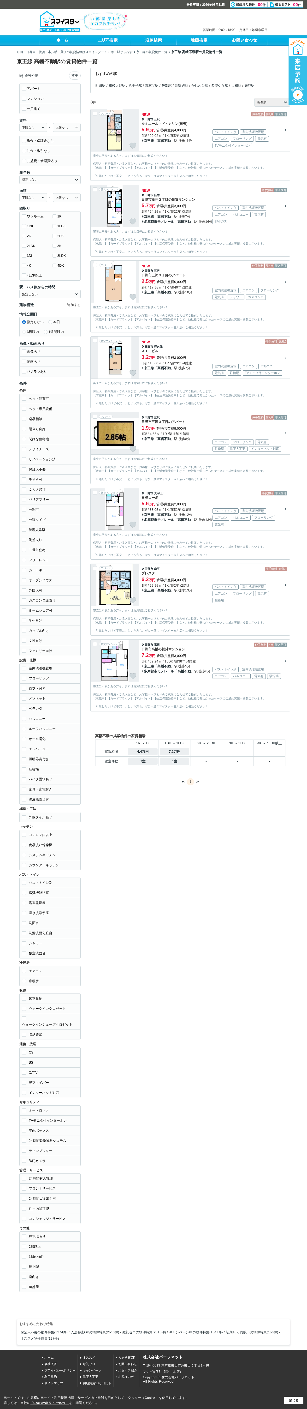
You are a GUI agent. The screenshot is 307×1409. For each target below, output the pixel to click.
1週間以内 (56, 332)
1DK (30, 226)
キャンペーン (92, 1370)
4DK (60, 265)
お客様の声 (126, 1377)
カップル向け (39, 630)
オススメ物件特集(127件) (40, 1338)
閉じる (294, 1400)
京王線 (149, 141)
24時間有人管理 (41, 1178)
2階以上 (35, 1246)
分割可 (34, 510)
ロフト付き (37, 688)
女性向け (35, 641)
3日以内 (33, 332)
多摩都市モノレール (159, 221)
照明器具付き (39, 759)
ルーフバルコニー (42, 729)
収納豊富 (35, 1034)
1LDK (61, 226)
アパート (33, 88)
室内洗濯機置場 (40, 668)
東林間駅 (152, 85)
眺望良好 (35, 540)
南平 (157, 569)
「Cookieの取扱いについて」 (49, 1403)
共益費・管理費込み (42, 161)
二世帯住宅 (37, 550)
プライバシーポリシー (60, 1370)
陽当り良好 (37, 429)
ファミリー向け (40, 651)
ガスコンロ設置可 (42, 600)
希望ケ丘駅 (219, 85)
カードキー (37, 570)
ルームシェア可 (40, 610)
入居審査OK (126, 1357)
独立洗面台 (37, 953)
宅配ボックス (39, 1130)
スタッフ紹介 (127, 1370)
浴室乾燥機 (37, 903)
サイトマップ (53, 1383)
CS (31, 1052)
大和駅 (236, 85)
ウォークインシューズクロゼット (47, 1024)
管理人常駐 (37, 530)
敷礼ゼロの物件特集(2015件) (144, 1332)
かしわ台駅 (199, 85)
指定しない (35, 322)
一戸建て (33, 109)
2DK (60, 236)
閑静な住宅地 (39, 439)
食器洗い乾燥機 (40, 845)
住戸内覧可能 (39, 1208)
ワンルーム (35, 216)
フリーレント (39, 560)
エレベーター (39, 749)
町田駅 (100, 85)
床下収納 (35, 998)
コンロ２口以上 (40, 835)
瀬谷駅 (249, 85)
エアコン (35, 971)
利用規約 (50, 1377)
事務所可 (35, 479)
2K (29, 236)
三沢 (157, 119)
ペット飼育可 (39, 399)
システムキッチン (42, 855)
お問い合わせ (127, 1364)
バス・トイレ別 (40, 883)
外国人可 (35, 590)
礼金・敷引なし (38, 151)
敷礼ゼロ (89, 1364)
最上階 (34, 1267)
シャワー (35, 943)
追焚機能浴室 (39, 893)
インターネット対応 (44, 1093)
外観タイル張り (40, 817)
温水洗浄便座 (39, 913)
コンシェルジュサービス (47, 1219)
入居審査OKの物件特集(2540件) (95, 1332)
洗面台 (34, 923)
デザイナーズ (39, 449)
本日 (56, 322)
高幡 (157, 644)
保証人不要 (37, 469)
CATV (33, 1072)
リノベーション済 (42, 459)
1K (59, 216)
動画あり (33, 361)
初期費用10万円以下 (97, 1383)
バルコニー (37, 719)
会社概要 (50, 1364)
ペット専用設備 (40, 409)
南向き (34, 1277)
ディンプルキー (40, 1151)
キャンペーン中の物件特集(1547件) (196, 1332)
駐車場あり (37, 1236)
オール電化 (37, 739)
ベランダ (35, 709)
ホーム (49, 1357)
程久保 (158, 346)
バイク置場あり (40, 779)
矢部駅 (167, 85)
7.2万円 (174, 751)
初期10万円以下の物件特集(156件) (252, 1332)
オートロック (39, 1110)
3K (59, 246)
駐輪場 (34, 769)
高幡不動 (164, 141)
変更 (74, 76)
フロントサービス (42, 1188)
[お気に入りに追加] (133, 146)
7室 (143, 761)
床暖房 (34, 981)
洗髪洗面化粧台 (40, 933)
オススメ (89, 1357)
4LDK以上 (34, 275)
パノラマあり (37, 371)
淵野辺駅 (181, 85)
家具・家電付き (40, 789)
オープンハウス (40, 580)
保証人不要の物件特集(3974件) (44, 1332)
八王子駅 (135, 85)
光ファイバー (39, 1082)
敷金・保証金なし (40, 141)
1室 (174, 761)
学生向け (35, 620)
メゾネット (37, 698)
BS (31, 1062)
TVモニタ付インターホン (48, 1120)
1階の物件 (36, 1256)
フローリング (39, 678)
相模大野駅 (117, 85)
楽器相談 (35, 419)
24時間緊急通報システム (47, 1141)
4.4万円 (143, 751)
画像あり (33, 351)
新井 (157, 195)
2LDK (31, 246)
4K (29, 265)
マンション (35, 99)
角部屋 (34, 1287)
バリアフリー (39, 499)
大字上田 (159, 493)
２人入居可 (37, 489)
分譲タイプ (37, 520)
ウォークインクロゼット (47, 1009)
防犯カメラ (37, 1161)
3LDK (61, 256)
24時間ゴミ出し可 (42, 1198)
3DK (30, 256)
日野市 (149, 119)
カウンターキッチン (44, 865)
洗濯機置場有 (39, 799)
